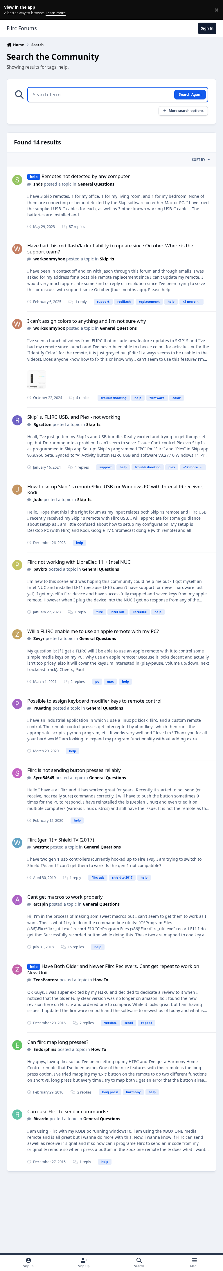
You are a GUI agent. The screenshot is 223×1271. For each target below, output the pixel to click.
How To (100, 979)
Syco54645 (43, 777)
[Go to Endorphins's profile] (17, 1045)
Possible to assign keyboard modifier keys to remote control (94, 700)
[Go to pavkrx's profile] (17, 565)
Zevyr (38, 638)
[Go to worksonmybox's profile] (17, 249)
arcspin (40, 904)
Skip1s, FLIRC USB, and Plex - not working (73, 417)
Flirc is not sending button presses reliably (74, 770)
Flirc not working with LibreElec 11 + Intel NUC (79, 562)
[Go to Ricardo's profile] (17, 1114)
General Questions (96, 184)
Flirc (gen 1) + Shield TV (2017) (60, 839)
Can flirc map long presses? (57, 1042)
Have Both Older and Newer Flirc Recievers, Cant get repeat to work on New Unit (113, 969)
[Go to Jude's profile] (17, 490)
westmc (41, 847)
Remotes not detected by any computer (86, 176)
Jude (37, 499)
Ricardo (40, 1118)
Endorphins (44, 1049)
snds (38, 184)
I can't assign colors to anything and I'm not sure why (86, 321)
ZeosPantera (45, 979)
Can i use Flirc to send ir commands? (67, 1111)
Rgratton (42, 424)
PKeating (42, 708)
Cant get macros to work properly (65, 896)
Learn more (11, 10)
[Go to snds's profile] (17, 180)
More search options (186, 110)
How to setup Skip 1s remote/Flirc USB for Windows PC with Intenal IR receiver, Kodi (115, 489)
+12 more (190, 467)
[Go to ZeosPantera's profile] (17, 969)
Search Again (190, 94)
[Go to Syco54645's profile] (17, 773)
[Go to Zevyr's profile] (17, 634)
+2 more (189, 301)
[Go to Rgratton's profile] (17, 420)
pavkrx (40, 569)
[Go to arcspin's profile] (17, 900)
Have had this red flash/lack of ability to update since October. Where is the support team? (110, 248)
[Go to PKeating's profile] (17, 704)
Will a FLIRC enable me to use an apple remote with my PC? (93, 631)
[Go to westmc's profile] (17, 843)
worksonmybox (49, 259)
